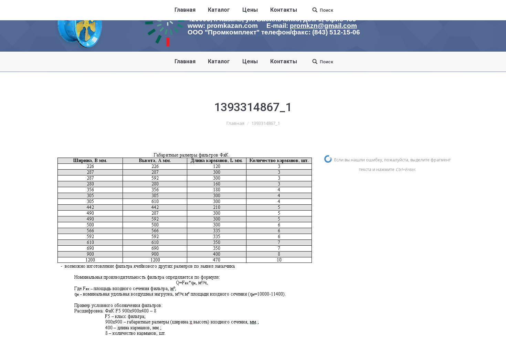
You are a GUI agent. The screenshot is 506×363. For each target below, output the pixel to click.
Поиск (326, 61)
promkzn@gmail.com (323, 25)
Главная (235, 123)
